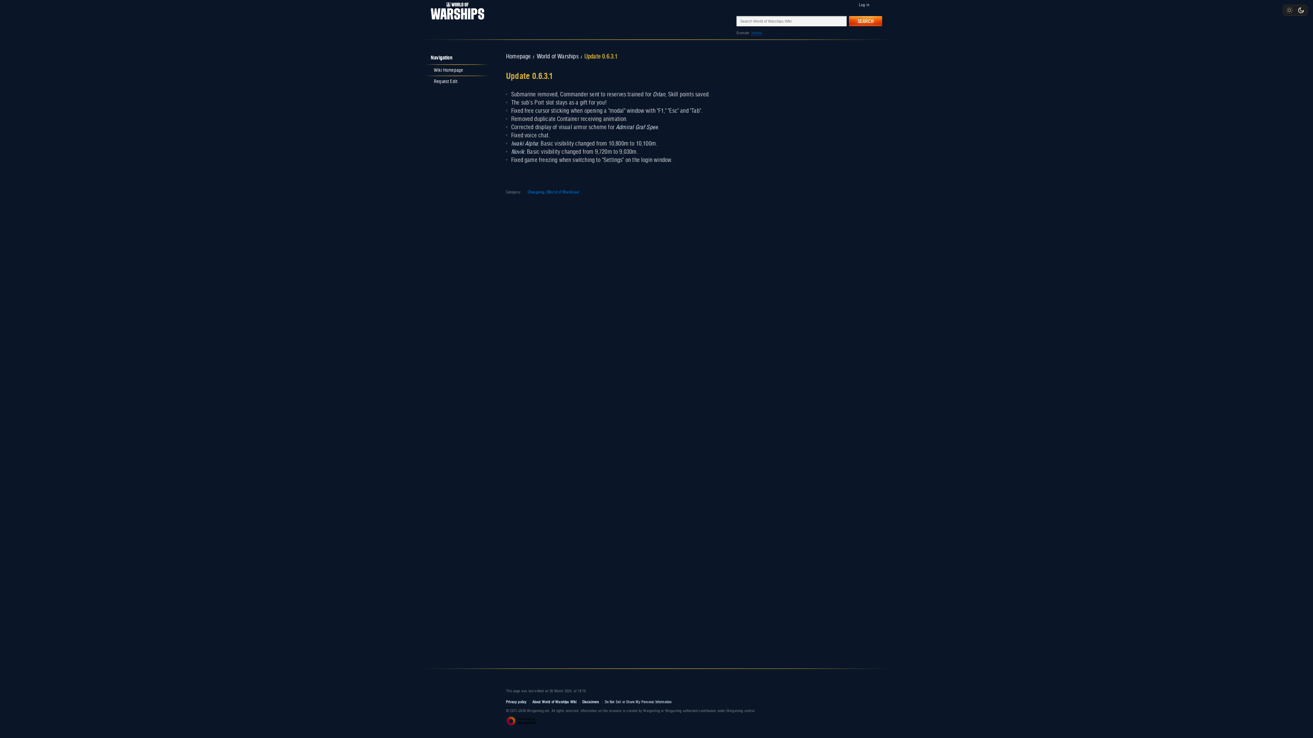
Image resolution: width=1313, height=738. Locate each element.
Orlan (659, 95)
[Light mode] (1289, 10)
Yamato (756, 33)
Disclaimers (590, 702)
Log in (864, 5)
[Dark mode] (1301, 10)
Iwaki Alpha (524, 144)
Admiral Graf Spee (637, 127)
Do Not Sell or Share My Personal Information (638, 702)
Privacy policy (516, 702)
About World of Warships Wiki (554, 702)
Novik (517, 152)
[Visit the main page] (455, 21)
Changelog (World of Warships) (553, 192)
